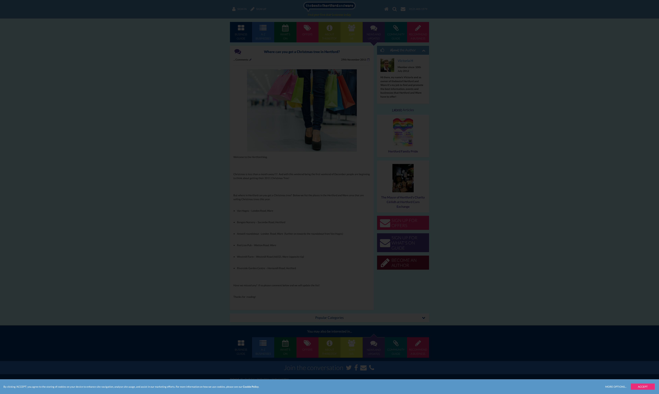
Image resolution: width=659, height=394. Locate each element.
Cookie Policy (251, 386)
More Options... (615, 386)
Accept (643, 386)
